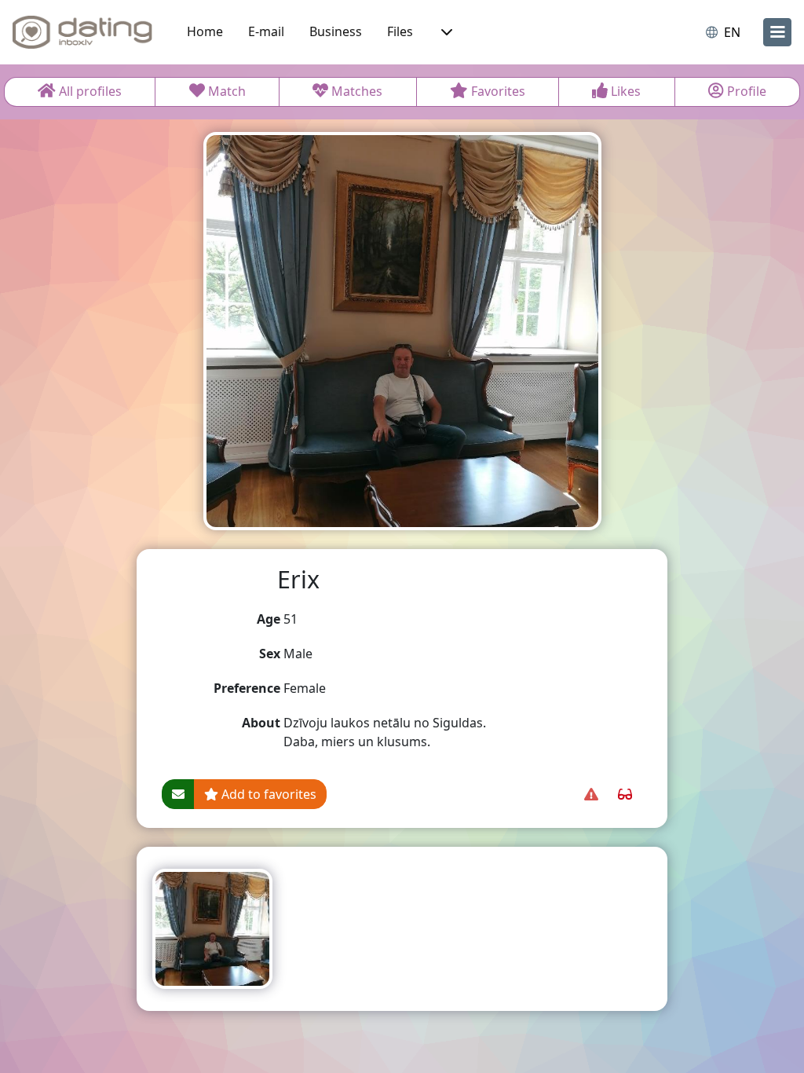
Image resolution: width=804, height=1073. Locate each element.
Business (335, 31)
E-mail (266, 31)
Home (205, 31)
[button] (445, 32)
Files (400, 31)
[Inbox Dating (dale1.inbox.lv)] (82, 32)
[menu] (777, 32)
